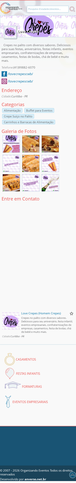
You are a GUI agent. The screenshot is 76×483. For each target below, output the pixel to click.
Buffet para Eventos (39, 110)
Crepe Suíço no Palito (18, 116)
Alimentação (12, 110)
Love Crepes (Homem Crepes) (41, 313)
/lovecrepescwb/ (20, 74)
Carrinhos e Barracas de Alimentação (28, 122)
